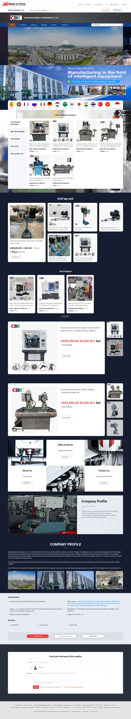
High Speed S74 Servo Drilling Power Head (83, 228)
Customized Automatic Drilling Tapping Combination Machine (77, 391)
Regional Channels (88, 705)
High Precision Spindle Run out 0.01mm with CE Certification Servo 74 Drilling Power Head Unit (110, 229)
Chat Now (118, 10)
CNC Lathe (100, 603)
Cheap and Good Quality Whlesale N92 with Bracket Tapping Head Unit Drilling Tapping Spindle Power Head (59, 229)
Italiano (53, 707)
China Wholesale (57, 705)
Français (37, 707)
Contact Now (16, 257)
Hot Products (18, 705)
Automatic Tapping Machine (102, 601)
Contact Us (64, 25)
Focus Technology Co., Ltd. (53, 711)
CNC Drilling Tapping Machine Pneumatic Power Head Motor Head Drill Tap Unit (58, 259)
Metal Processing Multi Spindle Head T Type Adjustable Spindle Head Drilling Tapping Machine (110, 146)
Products (23, 25)
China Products (28, 705)
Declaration (85, 711)
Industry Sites (77, 705)
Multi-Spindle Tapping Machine (87, 603)
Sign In (80, 4)
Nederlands (66, 707)
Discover (54, 25)
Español (24, 707)
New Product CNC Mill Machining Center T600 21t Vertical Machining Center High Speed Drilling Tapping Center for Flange (21, 304)
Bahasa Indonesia (115, 707)
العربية (72, 707)
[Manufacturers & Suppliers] (14, 4)
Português (30, 707)
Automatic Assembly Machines (97, 605)
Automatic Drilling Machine (85, 601)
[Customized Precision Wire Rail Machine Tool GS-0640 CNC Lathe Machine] (51, 288)
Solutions (44, 25)
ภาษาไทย (93, 707)
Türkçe (100, 707)
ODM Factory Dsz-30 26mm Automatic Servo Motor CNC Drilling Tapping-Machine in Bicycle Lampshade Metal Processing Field (79, 304)
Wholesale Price (68, 705)
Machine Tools (75, 605)
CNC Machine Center (110, 603)
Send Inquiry (106, 10)
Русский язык (45, 707)
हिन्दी (88, 707)
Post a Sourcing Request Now (74, 687)
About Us (33, 25)
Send (35, 687)
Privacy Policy (94, 711)
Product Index (98, 705)
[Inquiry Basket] (107, 4)
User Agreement (76, 711)
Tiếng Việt (106, 707)
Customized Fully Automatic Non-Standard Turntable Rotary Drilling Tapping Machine (86, 146)
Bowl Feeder (83, 605)
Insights (114, 705)
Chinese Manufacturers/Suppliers (42, 705)
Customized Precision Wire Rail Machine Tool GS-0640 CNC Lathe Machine (50, 304)
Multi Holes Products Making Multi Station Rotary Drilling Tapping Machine (39, 146)
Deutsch (59, 707)
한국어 (78, 707)
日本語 (83, 707)
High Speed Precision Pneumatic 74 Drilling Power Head (26, 242)
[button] (65, 98)
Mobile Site (107, 705)
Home (12, 25)
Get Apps (115, 4)
